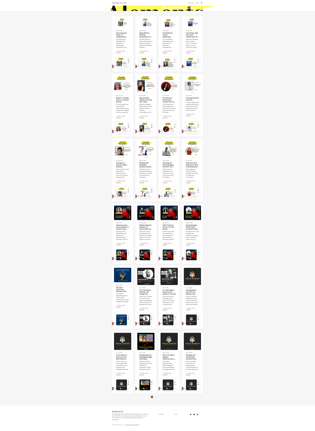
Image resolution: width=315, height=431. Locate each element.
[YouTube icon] (194, 414)
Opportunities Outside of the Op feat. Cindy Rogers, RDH (145, 101)
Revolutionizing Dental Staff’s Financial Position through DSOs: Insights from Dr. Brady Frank (192, 230)
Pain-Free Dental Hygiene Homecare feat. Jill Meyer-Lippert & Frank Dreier (169, 359)
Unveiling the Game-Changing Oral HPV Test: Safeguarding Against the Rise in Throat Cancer (169, 167)
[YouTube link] (201, 2)
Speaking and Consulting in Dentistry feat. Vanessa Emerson (192, 358)
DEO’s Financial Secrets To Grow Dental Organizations (168, 228)
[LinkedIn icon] (197, 414)
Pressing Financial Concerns (192, 99)
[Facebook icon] (191, 414)
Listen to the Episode (120, 52)
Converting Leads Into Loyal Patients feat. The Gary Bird (192, 36)
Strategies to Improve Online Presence (121, 165)
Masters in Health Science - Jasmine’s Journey (122, 100)
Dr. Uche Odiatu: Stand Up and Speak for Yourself (169, 292)
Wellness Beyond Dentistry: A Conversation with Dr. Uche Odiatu (145, 228)
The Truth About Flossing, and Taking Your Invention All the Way (145, 294)
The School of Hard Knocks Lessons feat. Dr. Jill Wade (168, 101)
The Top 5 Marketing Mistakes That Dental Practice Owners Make (121, 291)
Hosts (197, 3)
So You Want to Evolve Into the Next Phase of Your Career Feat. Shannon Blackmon (122, 360)
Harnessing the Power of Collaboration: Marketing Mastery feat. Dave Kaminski (121, 38)
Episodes (191, 3)
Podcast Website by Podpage (132, 424)
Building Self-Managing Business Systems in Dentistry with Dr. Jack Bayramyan (145, 167)
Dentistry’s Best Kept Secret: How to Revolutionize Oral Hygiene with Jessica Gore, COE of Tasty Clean (192, 167)
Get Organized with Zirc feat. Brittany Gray (191, 292)
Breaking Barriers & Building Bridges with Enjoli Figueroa (145, 358)
